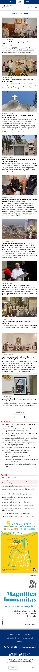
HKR (27, 2)
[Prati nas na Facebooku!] (5, 647)
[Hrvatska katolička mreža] (13, 654)
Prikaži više (19, 412)
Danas (2, 477)
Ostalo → (15, 477)
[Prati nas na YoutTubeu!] (15, 647)
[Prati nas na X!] (12, 647)
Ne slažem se (32, 667)
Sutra (8, 477)
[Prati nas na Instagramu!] (8, 647)
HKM (11, 2)
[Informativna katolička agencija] (24, 654)
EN (32, 7)
